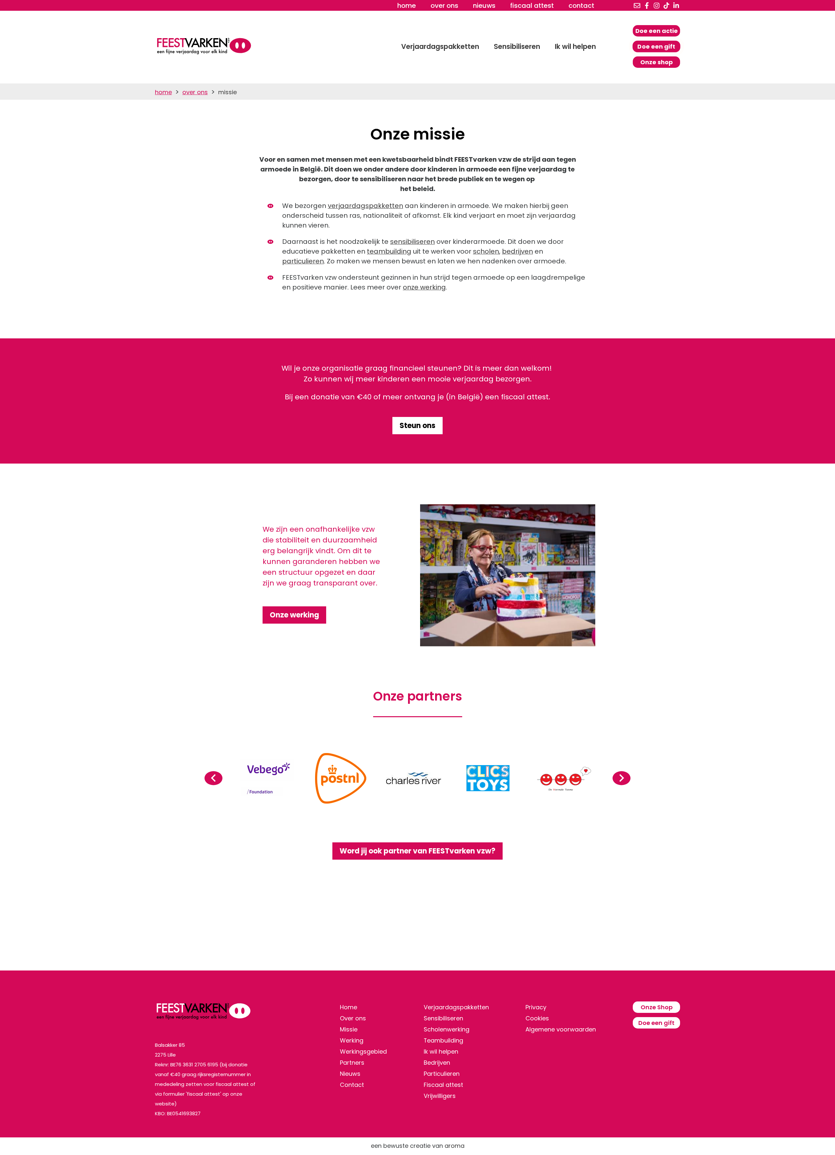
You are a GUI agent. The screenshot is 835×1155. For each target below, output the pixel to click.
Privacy (535, 1007)
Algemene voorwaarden (560, 1029)
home (406, 5)
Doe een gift (656, 46)
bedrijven (517, 251)
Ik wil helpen (575, 46)
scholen (486, 251)
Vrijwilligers (440, 1096)
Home (348, 1007)
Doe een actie (656, 31)
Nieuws (484, 5)
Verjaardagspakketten (440, 46)
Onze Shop (657, 1007)
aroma (454, 1146)
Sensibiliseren (517, 46)
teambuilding (389, 251)
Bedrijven (437, 1063)
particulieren (303, 261)
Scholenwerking (446, 1029)
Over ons (444, 5)
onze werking (424, 287)
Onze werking (294, 615)
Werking (351, 1040)
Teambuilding (443, 1040)
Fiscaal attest (532, 5)
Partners (352, 1063)
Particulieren (442, 1074)
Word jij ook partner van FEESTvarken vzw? (417, 851)
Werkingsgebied (363, 1051)
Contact (581, 5)
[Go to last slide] (213, 778)
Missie (348, 1029)
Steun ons (417, 426)
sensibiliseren (412, 241)
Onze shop (656, 62)
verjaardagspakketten (365, 205)
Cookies (537, 1018)
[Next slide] (621, 778)
